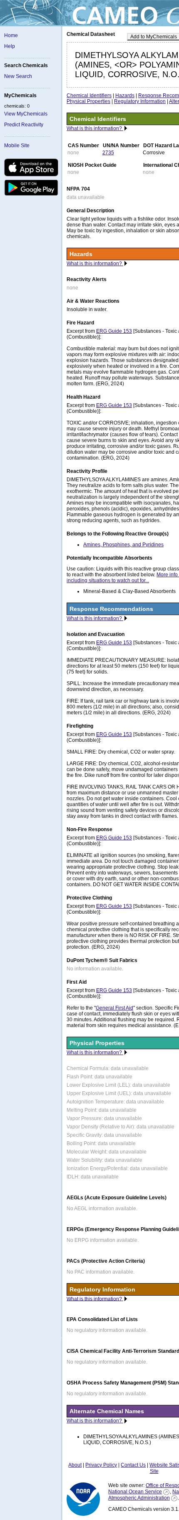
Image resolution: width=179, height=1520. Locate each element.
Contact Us (133, 1465)
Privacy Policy (101, 1465)
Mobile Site (17, 145)
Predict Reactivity (23, 125)
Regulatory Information (140, 101)
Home (11, 35)
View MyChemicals (25, 114)
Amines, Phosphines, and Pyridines (123, 545)
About (75, 1465)
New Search (18, 76)
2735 (108, 153)
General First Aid (114, 1008)
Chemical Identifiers (89, 95)
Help (9, 46)
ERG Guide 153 (114, 331)
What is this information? (95, 128)
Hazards (124, 95)
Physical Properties (88, 101)
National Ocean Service (135, 1492)
